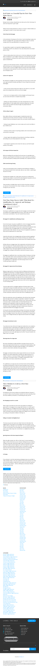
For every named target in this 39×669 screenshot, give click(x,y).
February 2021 (22, 520)
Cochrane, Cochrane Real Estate (31, 474)
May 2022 (21, 503)
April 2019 (21, 547)
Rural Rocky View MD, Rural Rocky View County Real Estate (12, 481)
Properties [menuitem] (29, 4)
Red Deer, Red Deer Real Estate (14, 480)
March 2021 (22, 519)
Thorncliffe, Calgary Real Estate (9, 610)
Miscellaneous (14, 478)
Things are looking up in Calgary (9, 495)
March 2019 (22, 549)
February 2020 (22, 534)
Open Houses (5, 491)
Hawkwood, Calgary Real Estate (9, 575)
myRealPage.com (21, 656)
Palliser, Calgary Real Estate (8, 590)
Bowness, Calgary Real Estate (10, 473)
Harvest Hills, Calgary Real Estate (9, 573)
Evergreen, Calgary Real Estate (31, 475)
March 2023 (22, 491)
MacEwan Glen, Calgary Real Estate (24, 477)
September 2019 (23, 541)
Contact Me (31, 620)
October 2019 (22, 539)
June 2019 (22, 545)
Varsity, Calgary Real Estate (8, 611)
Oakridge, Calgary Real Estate (26, 478)
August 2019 (22, 542)
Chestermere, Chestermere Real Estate (14, 474)
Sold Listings (5, 494)
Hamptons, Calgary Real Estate (9, 572)
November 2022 (23, 497)
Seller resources (24, 631)
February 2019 (22, 550)
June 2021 (21, 515)
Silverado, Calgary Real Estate (8, 607)
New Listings (5, 490)
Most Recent (22, 489)
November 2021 (22, 508)
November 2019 (23, 538)
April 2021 (21, 517)
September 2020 (23, 525)
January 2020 (22, 536)
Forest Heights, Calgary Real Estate (9, 571)
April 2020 (22, 532)
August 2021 (22, 512)
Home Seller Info (12, 477)
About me (23, 634)
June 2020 (22, 529)
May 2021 (21, 516)
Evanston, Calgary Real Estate (23, 475)
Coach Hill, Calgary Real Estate (23, 474)
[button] (35, 645)
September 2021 (23, 511)
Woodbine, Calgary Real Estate (9, 613)
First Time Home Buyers (14, 18)
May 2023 (21, 490)
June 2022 (22, 502)
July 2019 (21, 543)
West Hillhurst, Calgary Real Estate (9, 612)
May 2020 (22, 530)
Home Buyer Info (7, 477)
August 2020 (22, 527)
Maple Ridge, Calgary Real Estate (9, 584)
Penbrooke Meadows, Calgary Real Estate (18, 479)
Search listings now (24, 628)
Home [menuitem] (25, 4)
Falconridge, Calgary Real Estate (9, 568)
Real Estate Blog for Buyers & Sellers (9, 493)
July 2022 (21, 501)
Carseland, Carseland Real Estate (9, 558)
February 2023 (22, 493)
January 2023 (22, 494)
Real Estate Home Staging (30, 479)
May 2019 (21, 546)
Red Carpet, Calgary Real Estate (9, 597)
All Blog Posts (5, 489)
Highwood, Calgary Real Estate (8, 577)
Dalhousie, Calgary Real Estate (15, 475)
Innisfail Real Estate (16, 477)
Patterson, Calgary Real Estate (9, 479)
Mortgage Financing (19, 478)
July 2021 (21, 514)
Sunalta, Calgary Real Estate (8, 608)
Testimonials (23, 632)
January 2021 (22, 521)
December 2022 (23, 495)
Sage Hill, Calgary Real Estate (24, 481)
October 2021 (22, 510)
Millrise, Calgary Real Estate (8, 478)
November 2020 (23, 523)
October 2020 (22, 524)
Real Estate (25, 479)
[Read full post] (19, 11)
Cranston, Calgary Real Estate (7, 475)
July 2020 (21, 528)
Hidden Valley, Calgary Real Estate (9, 576)
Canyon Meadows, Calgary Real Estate (27, 473)
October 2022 (22, 498)
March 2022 (22, 504)
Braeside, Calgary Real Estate (18, 473)
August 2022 (22, 499)
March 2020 (22, 533)
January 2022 (22, 507)
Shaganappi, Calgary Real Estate (9, 606)
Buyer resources (24, 629)
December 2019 (23, 537)
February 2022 (22, 506)
